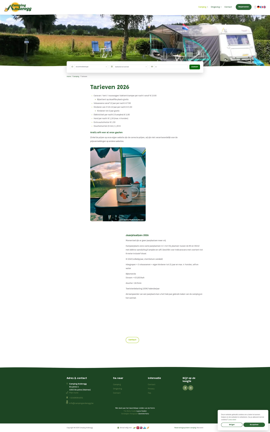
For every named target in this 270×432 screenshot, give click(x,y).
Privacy (151, 388)
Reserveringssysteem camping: (185, 428)
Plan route (73, 392)
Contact (228, 7)
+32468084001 (76, 398)
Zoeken (194, 67)
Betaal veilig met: (126, 428)
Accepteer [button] (254, 425)
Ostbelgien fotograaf (129, 414)
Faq (149, 393)
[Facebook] (185, 387)
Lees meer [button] (232, 419)
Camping (202, 7)
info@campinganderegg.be (81, 403)
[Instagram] (190, 387)
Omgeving (215, 7)
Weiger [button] (232, 425)
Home (69, 76)
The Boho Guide (130, 411)
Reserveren (243, 7)
